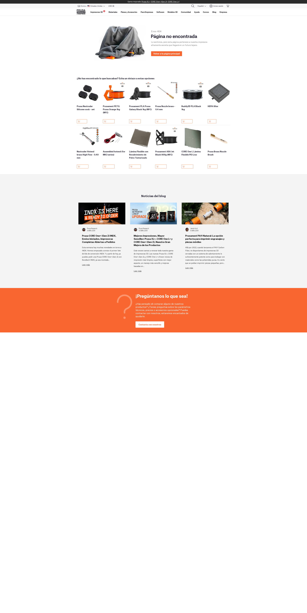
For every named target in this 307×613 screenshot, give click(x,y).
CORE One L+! (173, 1)
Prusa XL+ (146, 1)
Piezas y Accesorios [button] (129, 12)
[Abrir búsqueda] (192, 6)
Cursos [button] (206, 12)
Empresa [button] (223, 12)
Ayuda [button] (197, 12)
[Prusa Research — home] (81, 12)
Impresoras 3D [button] (97, 11)
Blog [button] (214, 12)
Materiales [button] (113, 12)
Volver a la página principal (166, 53)
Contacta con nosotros (150, 324)
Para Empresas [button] (147, 12)
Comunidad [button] (186, 12)
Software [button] (160, 12)
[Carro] (228, 6)
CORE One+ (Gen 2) (159, 1)
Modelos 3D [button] (173, 12)
